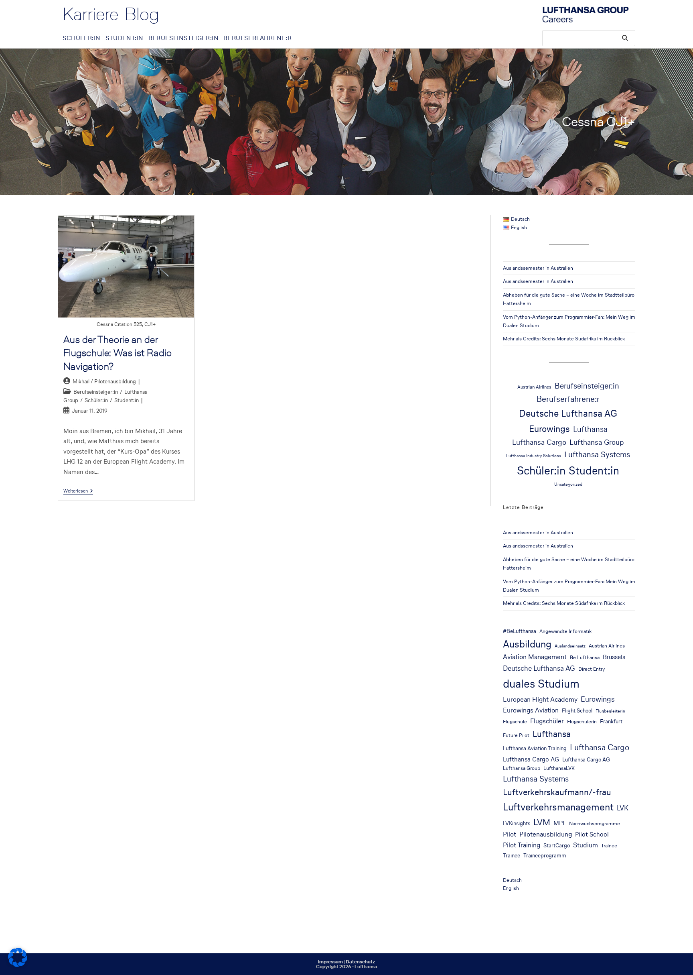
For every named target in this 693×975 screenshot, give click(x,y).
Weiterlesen (78, 491)
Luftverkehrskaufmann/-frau (557, 792)
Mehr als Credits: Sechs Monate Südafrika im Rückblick (564, 338)
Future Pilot (516, 735)
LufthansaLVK (559, 768)
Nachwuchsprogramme (594, 823)
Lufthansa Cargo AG (531, 759)
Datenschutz (360, 962)
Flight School (577, 710)
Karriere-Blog (111, 14)
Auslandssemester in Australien (538, 268)
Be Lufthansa (585, 657)
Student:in (126, 400)
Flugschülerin (582, 721)
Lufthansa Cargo (539, 442)
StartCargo (556, 845)
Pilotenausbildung (545, 834)
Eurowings (549, 429)
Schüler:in (96, 400)
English (511, 888)
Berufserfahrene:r (568, 399)
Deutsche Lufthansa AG (568, 413)
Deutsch (512, 880)
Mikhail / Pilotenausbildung (104, 381)
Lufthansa (590, 429)
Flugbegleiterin (610, 711)
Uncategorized (568, 484)
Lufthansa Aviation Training (535, 748)
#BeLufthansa (519, 631)
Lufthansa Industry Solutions (533, 456)
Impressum (330, 962)
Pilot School (592, 834)
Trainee (609, 845)
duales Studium (541, 684)
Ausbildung (527, 644)
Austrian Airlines (534, 386)
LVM (541, 822)
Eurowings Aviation (531, 710)
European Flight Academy (540, 699)
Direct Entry (591, 669)
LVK (622, 808)
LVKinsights (516, 823)
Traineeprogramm (544, 855)
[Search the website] (588, 37)
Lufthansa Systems (597, 454)
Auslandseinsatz (570, 646)
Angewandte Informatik (565, 631)
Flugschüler (547, 721)
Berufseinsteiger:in (95, 392)
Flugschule (515, 721)
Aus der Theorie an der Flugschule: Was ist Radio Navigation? (117, 353)
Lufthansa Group (596, 442)
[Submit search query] (625, 38)
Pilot (509, 834)
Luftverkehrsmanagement (558, 807)
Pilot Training (521, 845)
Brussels (614, 657)
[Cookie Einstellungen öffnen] (17, 965)
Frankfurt (611, 721)
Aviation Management (535, 657)
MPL (559, 823)
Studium (585, 845)
